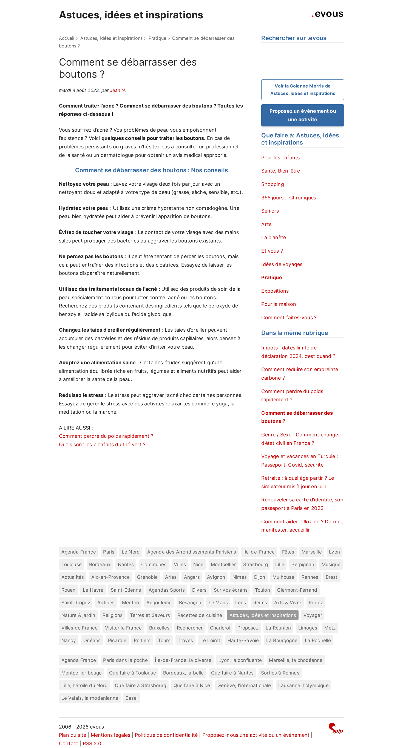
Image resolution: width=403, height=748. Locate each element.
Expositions (275, 291)
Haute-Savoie (243, 640)
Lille (279, 564)
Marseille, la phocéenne (295, 660)
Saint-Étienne (126, 590)
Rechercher (190, 628)
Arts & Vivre (287, 602)
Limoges (307, 628)
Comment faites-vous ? (289, 317)
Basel (132, 698)
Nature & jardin (78, 615)
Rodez (316, 602)
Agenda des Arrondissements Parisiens (191, 552)
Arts (266, 224)
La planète (273, 237)
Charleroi (220, 628)
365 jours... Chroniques (288, 198)
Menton (130, 602)
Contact (68, 743)
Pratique (157, 38)
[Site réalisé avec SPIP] (336, 729)
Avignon (216, 577)
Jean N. (118, 90)
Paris (108, 552)
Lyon (334, 552)
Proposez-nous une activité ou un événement (256, 735)
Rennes (310, 577)
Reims (260, 602)
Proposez (247, 628)
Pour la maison (278, 304)
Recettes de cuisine (199, 615)
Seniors (270, 211)
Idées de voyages (281, 264)
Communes (153, 564)
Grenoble (147, 577)
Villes (180, 564)
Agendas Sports (167, 590)
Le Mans (218, 602)
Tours (164, 640)
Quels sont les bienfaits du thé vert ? (102, 444)
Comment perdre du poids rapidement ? (106, 436)
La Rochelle (318, 640)
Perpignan (302, 564)
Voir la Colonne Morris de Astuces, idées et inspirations (302, 89)
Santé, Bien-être (280, 171)
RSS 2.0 (92, 743)
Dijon (259, 577)
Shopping (272, 184)
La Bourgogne (281, 640)
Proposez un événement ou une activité (302, 115)
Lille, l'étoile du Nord (84, 685)
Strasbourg (255, 564)
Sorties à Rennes (280, 673)
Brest (331, 577)
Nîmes (239, 577)
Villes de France (79, 628)
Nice (198, 564)
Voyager (312, 615)
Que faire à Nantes (232, 673)
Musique (331, 564)
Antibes (106, 602)
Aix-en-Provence (110, 577)
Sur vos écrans (231, 590)
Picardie (117, 640)
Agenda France (78, 552)
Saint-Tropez (75, 602)
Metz (330, 628)
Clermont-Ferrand (297, 590)
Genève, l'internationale (244, 685)
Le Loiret (210, 640)
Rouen (68, 590)
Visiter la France (123, 628)
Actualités (72, 577)
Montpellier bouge (81, 673)
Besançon (190, 602)
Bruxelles (159, 628)
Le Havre (93, 590)
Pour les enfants (280, 157)
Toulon (262, 590)
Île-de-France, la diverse (183, 660)
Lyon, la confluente (240, 660)
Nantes (126, 564)
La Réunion (278, 628)
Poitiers (142, 640)
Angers (192, 577)
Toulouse (71, 564)
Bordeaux (99, 564)
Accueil (66, 38)
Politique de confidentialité (166, 735)
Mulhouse (283, 577)
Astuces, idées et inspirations (131, 15)
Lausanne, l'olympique (303, 685)
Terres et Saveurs (150, 615)
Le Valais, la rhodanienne (89, 698)
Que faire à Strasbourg (140, 685)
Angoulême (159, 602)
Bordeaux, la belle (183, 673)
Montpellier (223, 564)
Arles (171, 577)
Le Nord (131, 552)
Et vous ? (272, 251)
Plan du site (72, 735)
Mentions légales (110, 735)
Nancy (68, 640)
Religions (113, 615)
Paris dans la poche (125, 660)
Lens (240, 602)
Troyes (185, 640)
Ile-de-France (259, 552)
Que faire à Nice (192, 685)
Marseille (312, 552)
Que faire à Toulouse (132, 673)
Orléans (92, 640)
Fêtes (288, 552)
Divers (199, 590)
